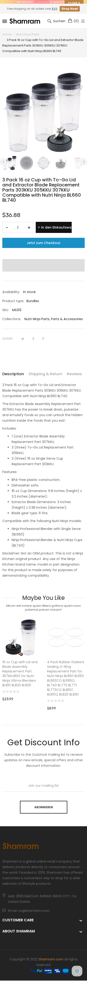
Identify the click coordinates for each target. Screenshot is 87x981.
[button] (43, 265)
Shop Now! (69, 9)
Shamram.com (51, 959)
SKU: (5, 310)
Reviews (74, 374)
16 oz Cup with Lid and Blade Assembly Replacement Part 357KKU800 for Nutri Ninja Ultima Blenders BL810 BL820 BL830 (20, 673)
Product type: (13, 301)
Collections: (11, 319)
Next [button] (83, 161)
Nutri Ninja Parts (36, 319)
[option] (9, 163)
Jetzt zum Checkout (43, 243)
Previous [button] (3, 161)
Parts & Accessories (67, 319)
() (76, 21)
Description (13, 374)
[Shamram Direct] (25, 21)
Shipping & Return (45, 374)
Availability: (11, 292)
